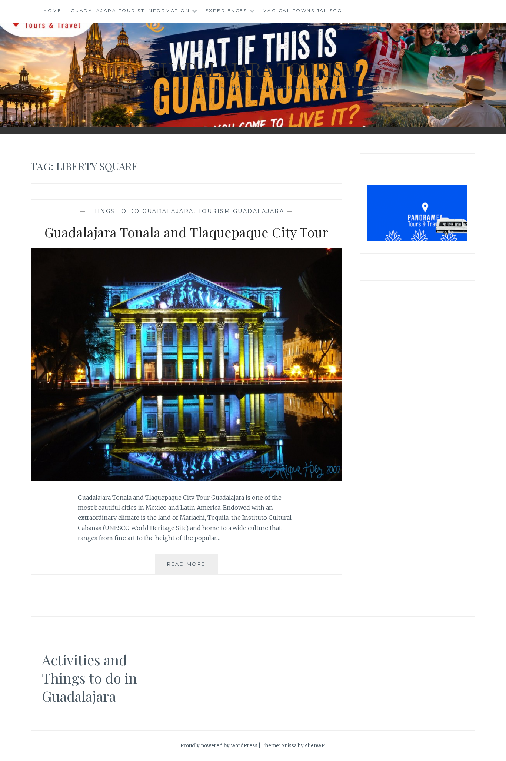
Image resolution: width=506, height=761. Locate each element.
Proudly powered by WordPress (218, 745)
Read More (192, 567)
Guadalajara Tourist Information (130, 10)
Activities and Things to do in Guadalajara (89, 678)
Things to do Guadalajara (141, 211)
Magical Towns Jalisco (303, 10)
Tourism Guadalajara (241, 211)
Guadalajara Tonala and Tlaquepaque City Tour (186, 232)
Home (52, 10)
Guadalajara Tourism (253, 69)
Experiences (226, 10)
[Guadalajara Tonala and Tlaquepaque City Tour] (186, 478)
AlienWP (314, 745)
